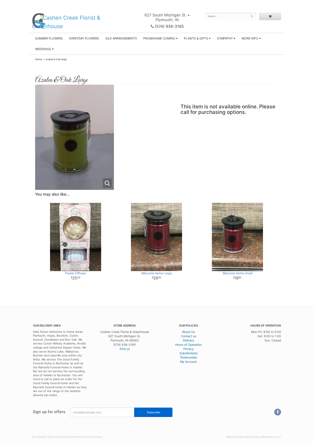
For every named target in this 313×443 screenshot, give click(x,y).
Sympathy (225, 38)
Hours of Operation (188, 344)
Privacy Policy (94, 436)
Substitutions (188, 353)
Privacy (188, 349)
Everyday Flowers (84, 38)
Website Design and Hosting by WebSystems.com (253, 436)
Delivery (188, 340)
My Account (188, 361)
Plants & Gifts (196, 38)
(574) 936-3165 (169, 26)
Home (38, 59)
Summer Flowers (49, 38)
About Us (188, 332)
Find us (125, 349)
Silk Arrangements (121, 38)
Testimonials (188, 357)
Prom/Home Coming (159, 38)
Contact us (188, 336)
